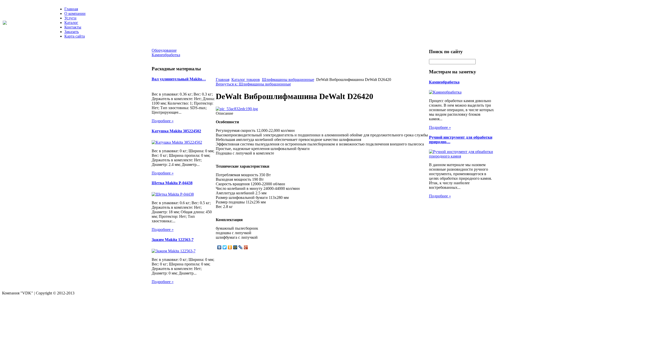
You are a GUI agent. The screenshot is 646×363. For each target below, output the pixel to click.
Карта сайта (74, 36)
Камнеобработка (444, 82)
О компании (75, 13)
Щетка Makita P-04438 (172, 183)
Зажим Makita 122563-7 (173, 239)
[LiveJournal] (240, 247)
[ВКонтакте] (219, 247)
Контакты (72, 27)
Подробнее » (163, 121)
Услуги (70, 18)
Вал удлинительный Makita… (179, 79)
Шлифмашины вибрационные (288, 79)
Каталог (71, 22)
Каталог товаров (245, 79)
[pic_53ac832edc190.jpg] (237, 109)
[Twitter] (224, 247)
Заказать (71, 31)
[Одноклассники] (230, 247)
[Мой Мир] (235, 247)
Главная (71, 9)
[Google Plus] (246, 247)
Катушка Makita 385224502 (176, 131)
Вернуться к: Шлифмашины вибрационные (253, 84)
